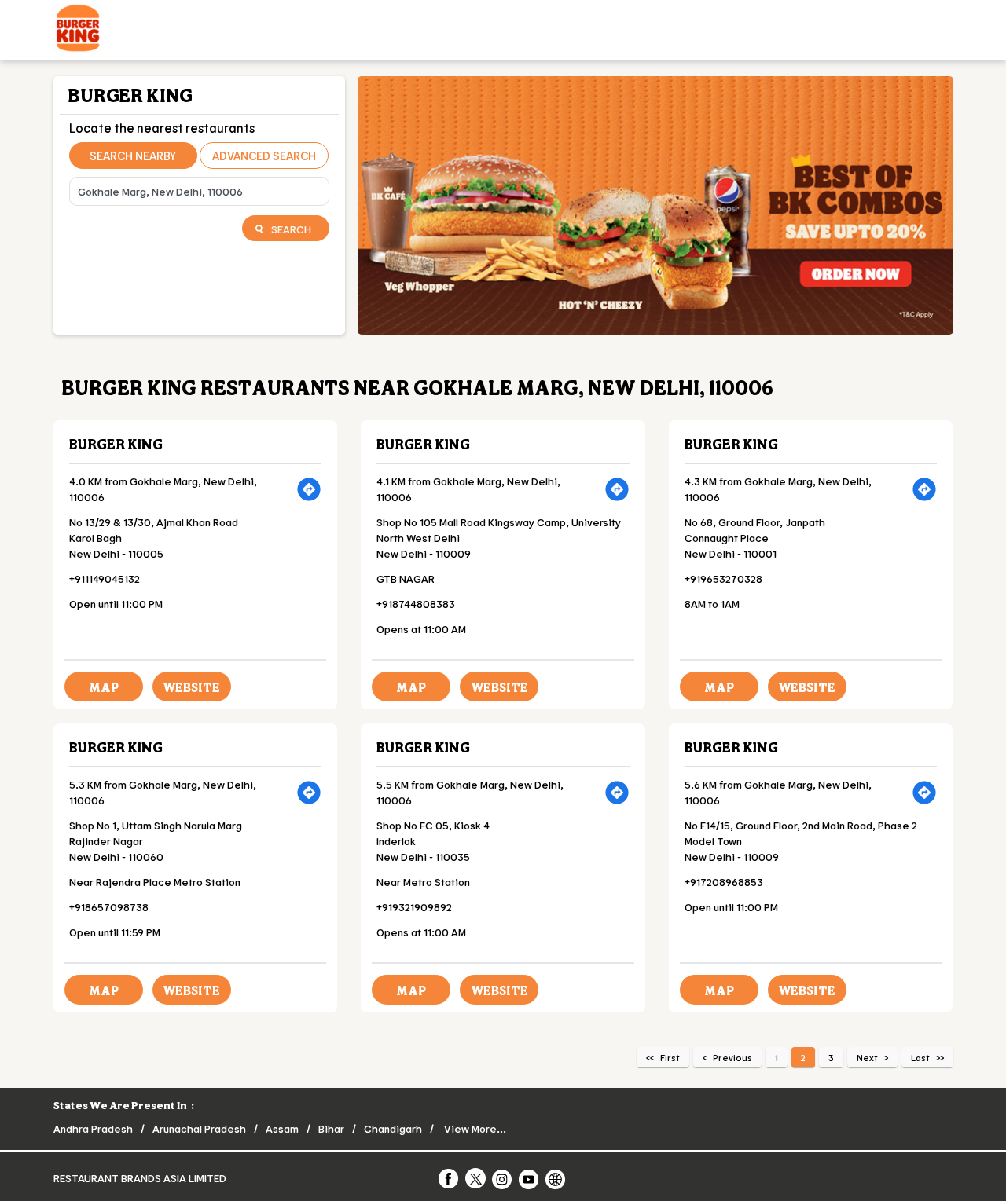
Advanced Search (264, 155)
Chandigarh (393, 1128)
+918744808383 (415, 603)
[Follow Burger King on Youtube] (530, 1178)
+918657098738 (109, 907)
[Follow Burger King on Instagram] (503, 1178)
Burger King (116, 443)
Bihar (331, 1128)
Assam (282, 1128)
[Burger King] (77, 30)
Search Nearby (133, 155)
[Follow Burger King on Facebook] (450, 1178)
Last (920, 1057)
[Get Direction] (308, 489)
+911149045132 (104, 578)
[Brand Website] (556, 1178)
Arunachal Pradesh (199, 1128)
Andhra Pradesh (93, 1128)
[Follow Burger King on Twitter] (476, 1178)
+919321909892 (414, 907)
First (670, 1057)
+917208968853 (724, 881)
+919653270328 (723, 578)
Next (867, 1057)
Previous (732, 1057)
